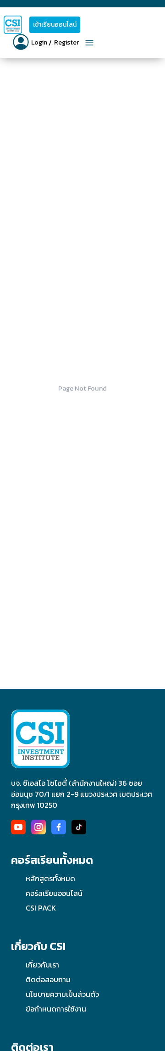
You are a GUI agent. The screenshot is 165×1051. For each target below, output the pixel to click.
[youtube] (18, 827)
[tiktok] (79, 827)
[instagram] (38, 827)
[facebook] (58, 827)
